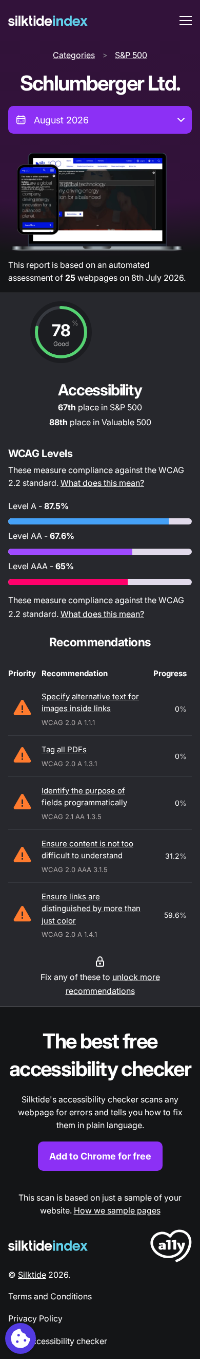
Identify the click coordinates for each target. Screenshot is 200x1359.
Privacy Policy (35, 1318)
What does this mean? (102, 483)
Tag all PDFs (64, 749)
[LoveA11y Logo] (171, 1247)
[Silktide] (48, 20)
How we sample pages (117, 1210)
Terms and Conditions (50, 1296)
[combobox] (100, 120)
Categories (74, 55)
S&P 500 (131, 55)
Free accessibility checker (57, 1341)
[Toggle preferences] (20, 1338)
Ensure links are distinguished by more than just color (91, 909)
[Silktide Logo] (48, 1245)
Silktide (32, 1275)
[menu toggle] (185, 20)
